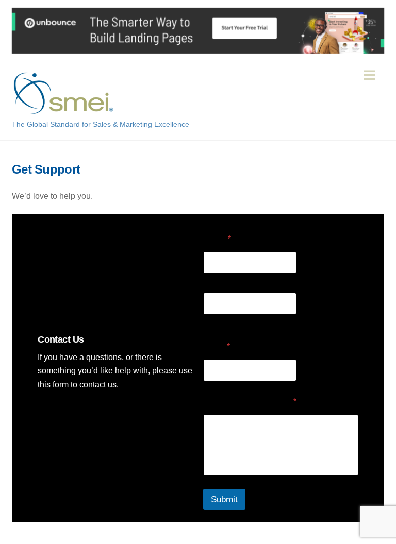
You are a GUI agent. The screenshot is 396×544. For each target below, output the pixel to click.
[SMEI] (63, 110)
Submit (224, 499)
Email (216, 346)
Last (210, 321)
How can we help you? (249, 401)
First (210, 280)
